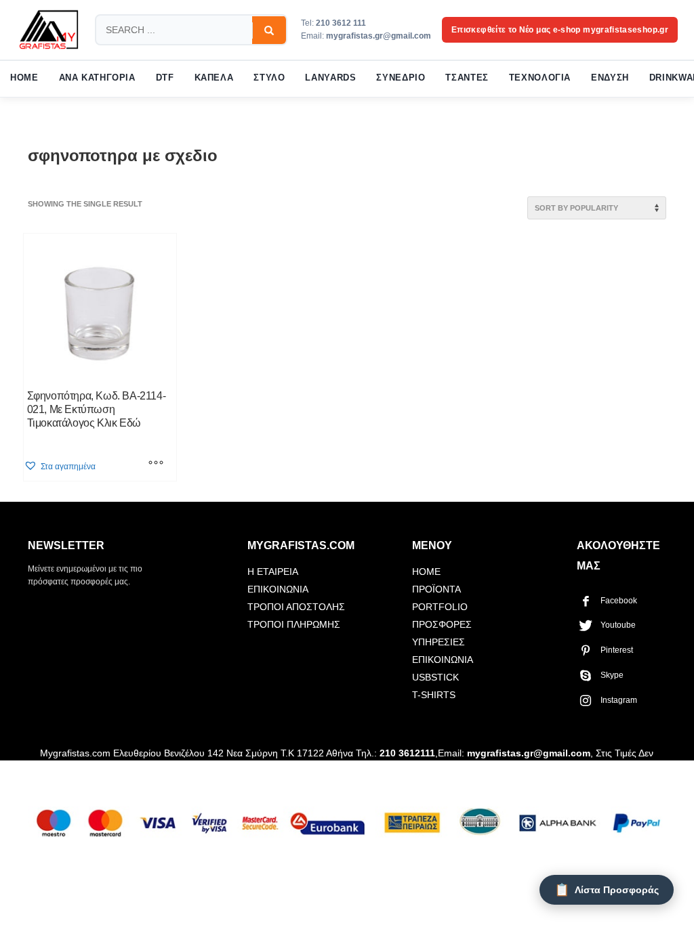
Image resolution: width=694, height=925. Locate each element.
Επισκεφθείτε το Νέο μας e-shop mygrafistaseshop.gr (559, 30)
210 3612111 (407, 753)
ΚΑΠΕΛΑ (214, 78)
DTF (165, 78)
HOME (24, 78)
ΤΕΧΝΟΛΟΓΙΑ (540, 78)
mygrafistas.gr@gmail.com (378, 36)
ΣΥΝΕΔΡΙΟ (400, 78)
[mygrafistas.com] (48, 29)
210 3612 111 (341, 23)
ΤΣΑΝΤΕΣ (466, 78)
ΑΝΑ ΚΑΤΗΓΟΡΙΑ (97, 78)
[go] (269, 30)
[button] (60, 466)
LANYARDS (330, 78)
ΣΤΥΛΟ (269, 78)
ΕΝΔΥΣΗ (610, 78)
